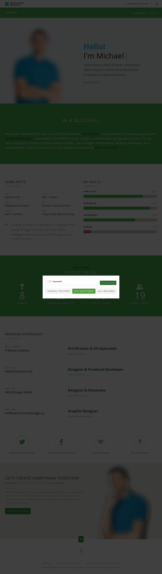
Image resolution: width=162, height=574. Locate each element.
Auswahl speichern (58, 291)
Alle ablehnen (106, 291)
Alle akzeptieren (84, 291)
